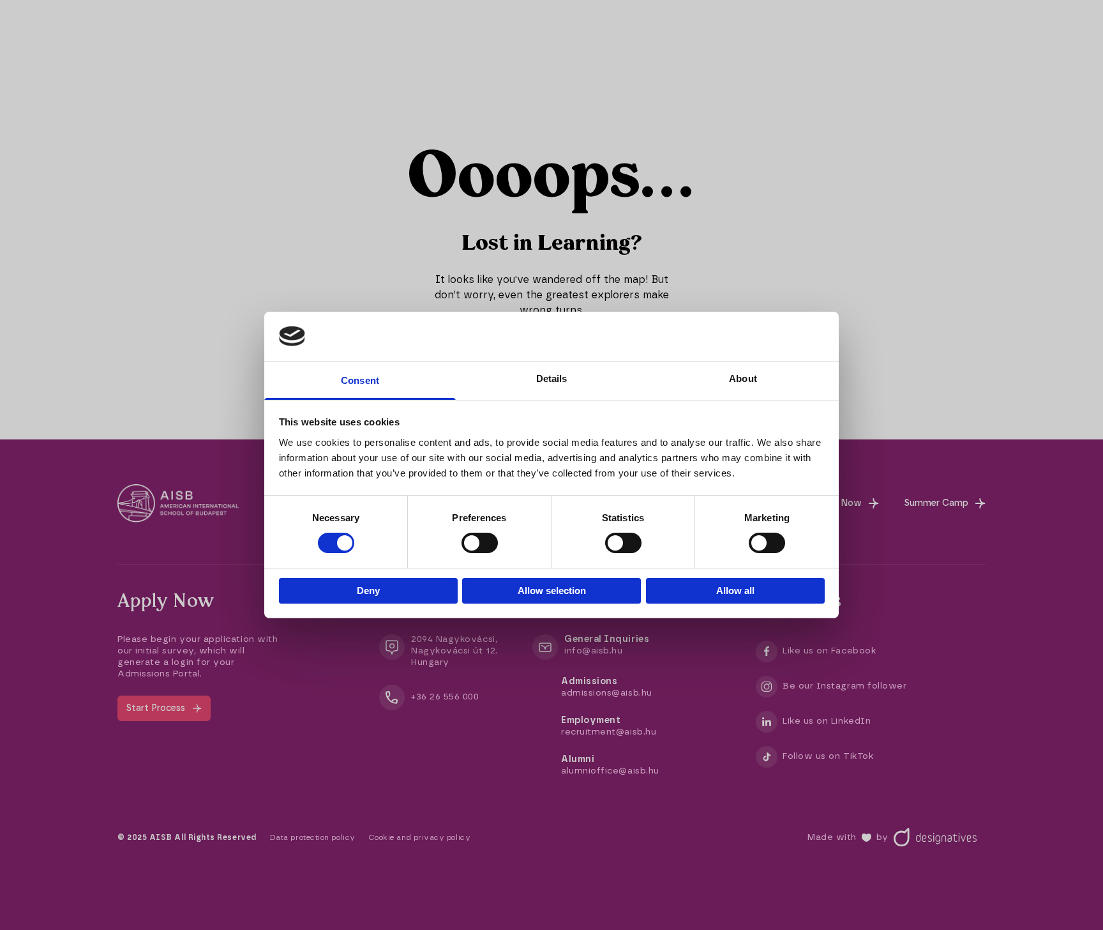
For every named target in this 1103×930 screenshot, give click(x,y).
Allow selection (552, 590)
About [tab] (743, 378)
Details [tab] (551, 378)
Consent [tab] (360, 380)
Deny (368, 590)
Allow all (735, 590)
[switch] (479, 543)
